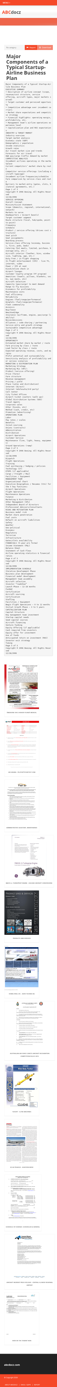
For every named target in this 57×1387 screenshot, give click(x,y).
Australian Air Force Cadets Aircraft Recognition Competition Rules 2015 (29, 1054)
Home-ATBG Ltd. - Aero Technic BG (22, 994)
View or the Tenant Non (21, 1341)
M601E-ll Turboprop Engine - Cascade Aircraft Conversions (29, 883)
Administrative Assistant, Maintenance (21, 828)
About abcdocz (11, 1385)
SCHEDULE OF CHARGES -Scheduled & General (23, 1227)
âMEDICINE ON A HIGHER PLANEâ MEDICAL (22, 712)
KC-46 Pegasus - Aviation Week (21, 1167)
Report (32, 47)
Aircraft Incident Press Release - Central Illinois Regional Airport (30, 1283)
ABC (11, 12)
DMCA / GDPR (26, 1385)
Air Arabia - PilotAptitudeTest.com (21, 772)
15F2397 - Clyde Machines (21, 1112)
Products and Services (22, 938)
